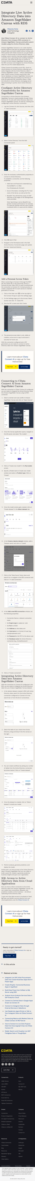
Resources (4, 1151)
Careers (20, 1130)
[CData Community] (12, 1064)
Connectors (4, 1113)
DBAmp (20, 1089)
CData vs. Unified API (7, 1127)
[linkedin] (2, 1064)
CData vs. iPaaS (5, 1124)
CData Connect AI (23, 900)
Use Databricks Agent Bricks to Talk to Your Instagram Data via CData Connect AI (18, 1013)
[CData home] (8, 2)
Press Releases (22, 1116)
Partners (20, 1127)
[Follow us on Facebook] (27, 31)
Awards (20, 1121)
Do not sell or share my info (17, 1179)
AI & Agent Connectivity (7, 1119)
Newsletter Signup (6, 1153)
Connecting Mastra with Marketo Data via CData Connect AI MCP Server (19, 1020)
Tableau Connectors (6, 1103)
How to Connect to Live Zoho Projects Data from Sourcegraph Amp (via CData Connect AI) (18, 1026)
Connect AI (21, 1084)
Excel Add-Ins (5, 1098)
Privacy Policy (18, 1165)
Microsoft (21, 1151)
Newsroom (21, 1119)
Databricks (21, 1145)
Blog (2, 1148)
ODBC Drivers (5, 1081)
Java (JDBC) (4, 1084)
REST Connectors (6, 1095)
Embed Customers (6, 1121)
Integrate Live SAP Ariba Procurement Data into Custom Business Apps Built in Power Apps (18, 980)
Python (3, 1089)
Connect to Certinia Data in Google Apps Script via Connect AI (19, 1002)
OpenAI (20, 1156)
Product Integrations (6, 1116)
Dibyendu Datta (12, 29)
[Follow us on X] (30, 31)
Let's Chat (6, 1070)
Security (28, 1165)
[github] (9, 1064)
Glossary (3, 1156)
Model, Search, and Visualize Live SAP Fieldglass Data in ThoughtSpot (17, 1032)
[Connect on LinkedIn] (33, 31)
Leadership (21, 1124)
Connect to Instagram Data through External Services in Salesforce (17, 1007)
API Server (4, 1092)
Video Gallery (5, 1159)
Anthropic (21, 1142)
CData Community (6, 1142)
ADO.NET (3, 1086)
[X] (6, 1064)
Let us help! (24, 367)
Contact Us (21, 1132)
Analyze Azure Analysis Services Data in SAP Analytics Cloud (18, 996)
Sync (19, 1081)
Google (20, 1148)
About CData (21, 1113)
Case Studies (4, 1145)
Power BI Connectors (7, 1100)
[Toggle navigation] (31, 2)
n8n (19, 1153)
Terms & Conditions (5, 1165)
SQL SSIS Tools (22, 1086)
